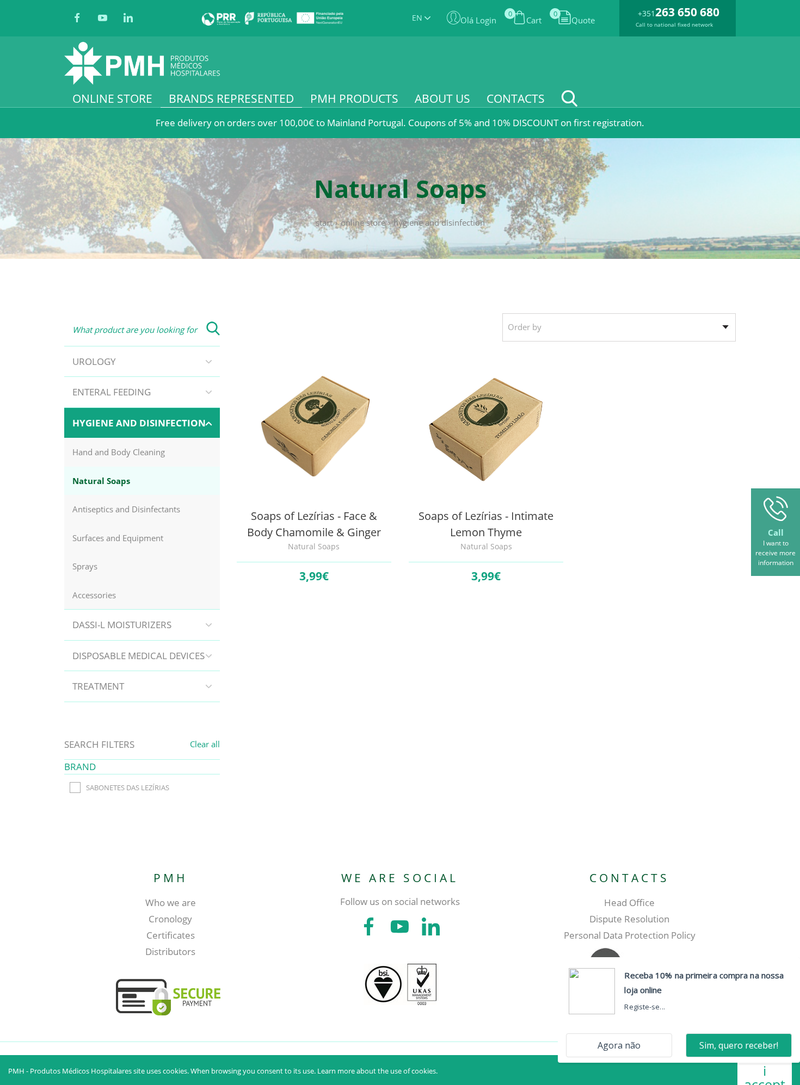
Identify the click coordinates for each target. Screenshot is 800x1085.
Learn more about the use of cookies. (377, 1071)
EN (418, 18)
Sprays (84, 566)
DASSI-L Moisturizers (121, 624)
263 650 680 (687, 12)
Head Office (629, 902)
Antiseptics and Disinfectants (126, 509)
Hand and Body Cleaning (118, 452)
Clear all (205, 744)
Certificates (170, 935)
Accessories (94, 595)
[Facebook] (77, 18)
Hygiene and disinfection (439, 222)
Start (324, 222)
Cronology (170, 919)
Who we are (170, 902)
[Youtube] (102, 18)
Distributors (170, 951)
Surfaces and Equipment (117, 537)
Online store (363, 222)
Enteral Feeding (111, 392)
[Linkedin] (128, 18)
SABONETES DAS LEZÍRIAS (127, 787)
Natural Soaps (101, 480)
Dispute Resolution (629, 919)
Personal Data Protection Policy (630, 935)
